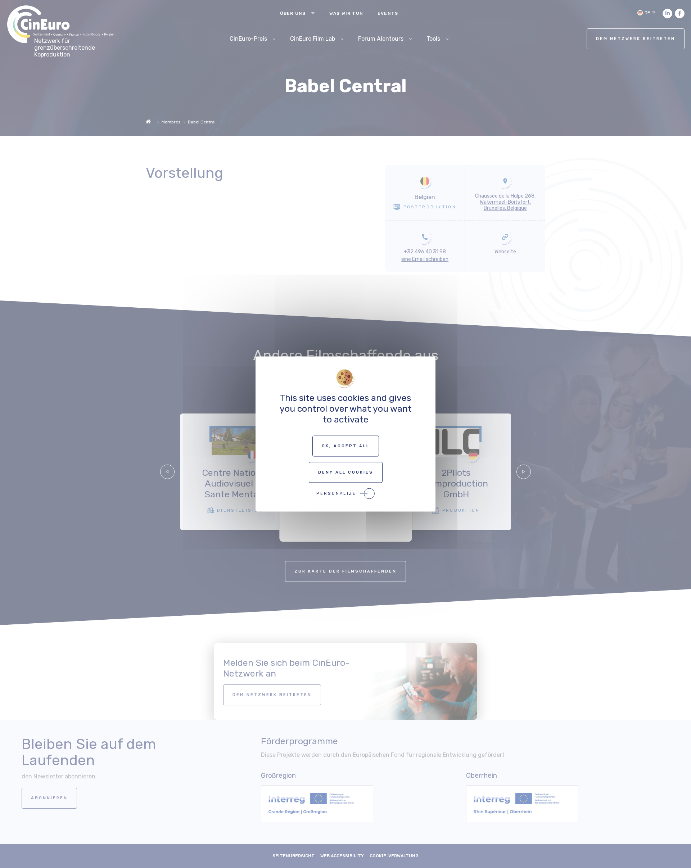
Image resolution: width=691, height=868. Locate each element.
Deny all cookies (345, 472)
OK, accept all (346, 446)
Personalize (336, 493)
